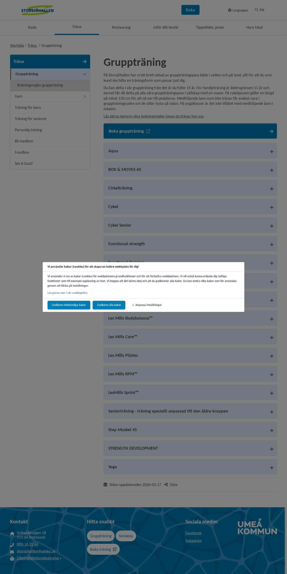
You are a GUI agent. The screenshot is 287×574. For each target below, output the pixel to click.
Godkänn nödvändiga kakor (69, 305)
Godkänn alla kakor (109, 305)
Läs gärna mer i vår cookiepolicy (67, 293)
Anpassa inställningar (148, 305)
